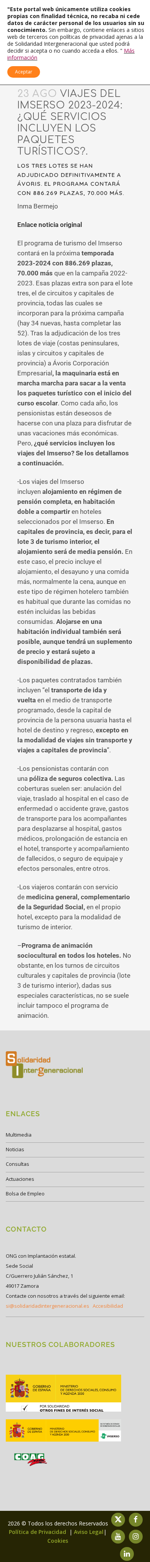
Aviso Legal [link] (88, 1531)
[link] (63, 1411)
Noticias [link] (15, 1149)
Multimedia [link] (19, 1134)
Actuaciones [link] (20, 1178)
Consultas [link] (17, 1163)
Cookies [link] (57, 1540)
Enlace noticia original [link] (49, 224)
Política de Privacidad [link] (38, 1531)
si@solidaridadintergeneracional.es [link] (47, 1305)
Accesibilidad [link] (108, 1305)
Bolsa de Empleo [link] (25, 1193)
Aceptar (23, 71)
